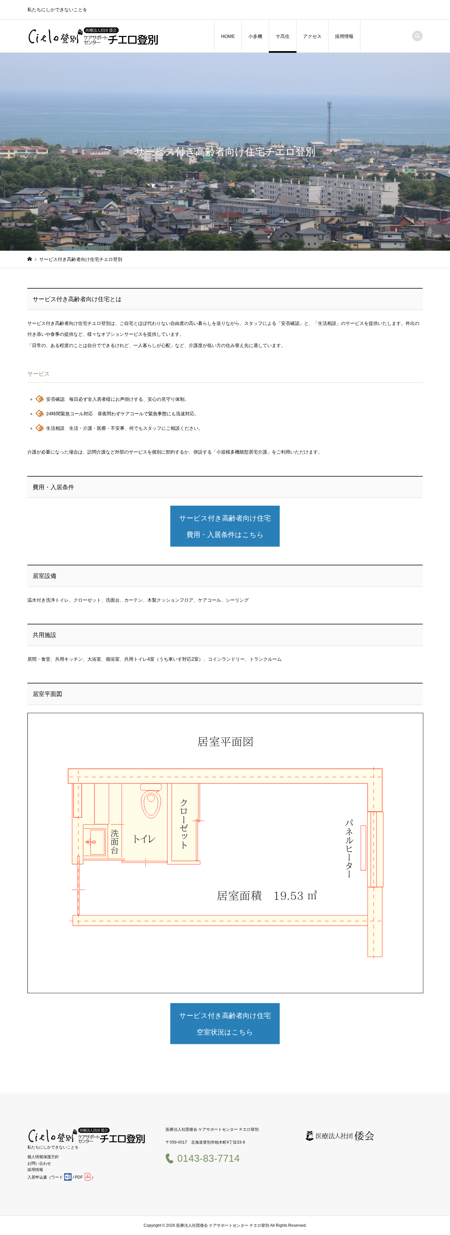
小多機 (255, 36)
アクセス (312, 36)
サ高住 (283, 36)
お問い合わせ (39, 1163)
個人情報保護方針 (43, 1157)
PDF (79, 1177)
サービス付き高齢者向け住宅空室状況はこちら (225, 1024)
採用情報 (344, 36)
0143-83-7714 (208, 1158)
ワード (57, 1177)
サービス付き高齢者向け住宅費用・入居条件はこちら (225, 526)
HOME (228, 36)
